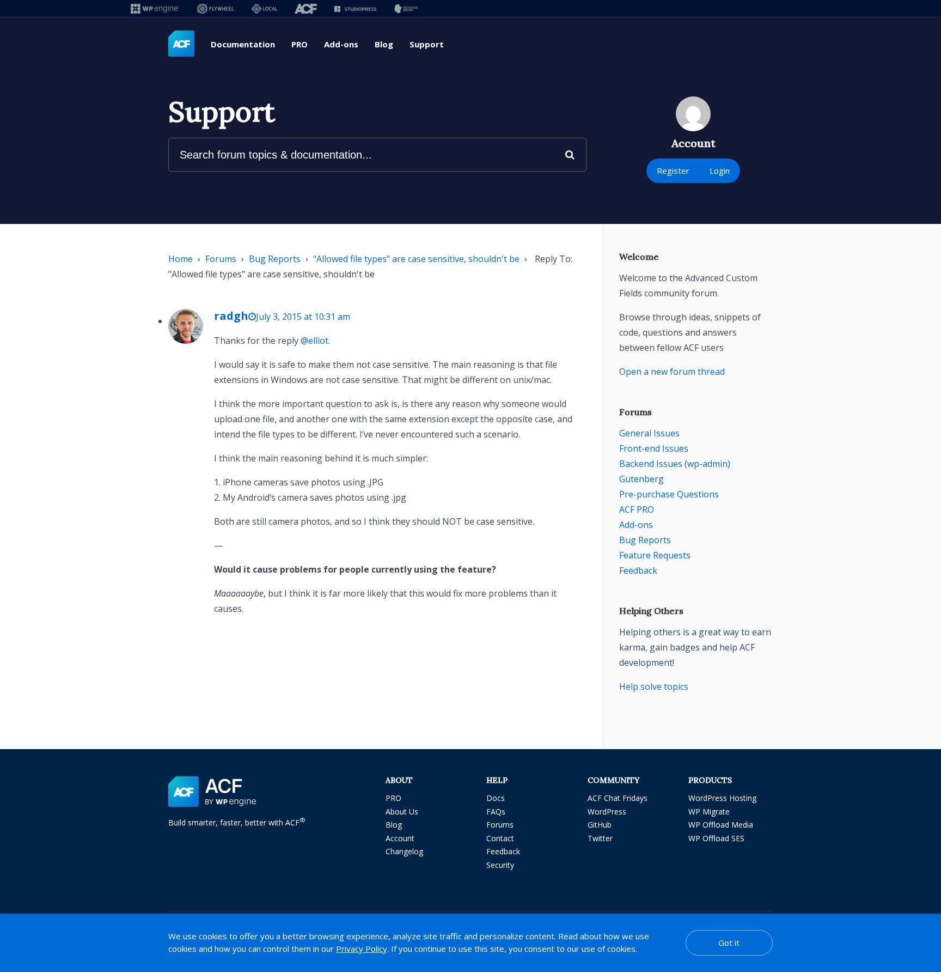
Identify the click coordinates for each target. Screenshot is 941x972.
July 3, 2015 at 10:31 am (303, 317)
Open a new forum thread (672, 372)
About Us (402, 811)
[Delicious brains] (406, 8)
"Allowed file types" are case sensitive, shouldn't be (416, 259)
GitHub (600, 824)
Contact (500, 838)
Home (180, 259)
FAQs (495, 811)
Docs (495, 798)
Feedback (638, 570)
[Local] (264, 8)
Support (427, 44)
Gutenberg (641, 479)
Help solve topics (653, 686)
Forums (220, 259)
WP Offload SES (716, 838)
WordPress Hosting (722, 798)
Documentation (243, 44)
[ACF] (306, 8)
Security (500, 865)
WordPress (607, 811)
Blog (384, 44)
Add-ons (341, 44)
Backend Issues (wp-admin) (674, 464)
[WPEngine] (155, 8)
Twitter (600, 838)
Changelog (404, 851)
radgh (231, 315)
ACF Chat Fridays (617, 798)
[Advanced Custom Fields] (181, 44)
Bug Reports (275, 259)
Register (673, 170)
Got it (729, 942)
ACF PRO (636, 509)
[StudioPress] (355, 8)
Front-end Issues (653, 448)
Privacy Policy (361, 948)
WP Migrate (709, 811)
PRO (299, 44)
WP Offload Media (720, 824)
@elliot (314, 341)
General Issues (649, 433)
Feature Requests (655, 555)
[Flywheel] (215, 8)
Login (720, 170)
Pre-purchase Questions (669, 494)
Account (400, 838)
